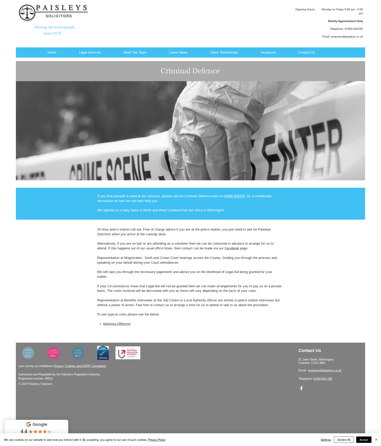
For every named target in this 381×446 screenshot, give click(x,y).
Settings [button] (326, 440)
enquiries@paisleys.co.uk (347, 36)
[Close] (376, 439)
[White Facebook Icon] (301, 388)
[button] (99, 52)
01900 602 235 (322, 378)
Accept (364, 440)
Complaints (98, 366)
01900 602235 (354, 28)
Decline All (343, 440)
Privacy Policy (156, 440)
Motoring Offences (117, 324)
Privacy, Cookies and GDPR (72, 366)
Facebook (232, 248)
